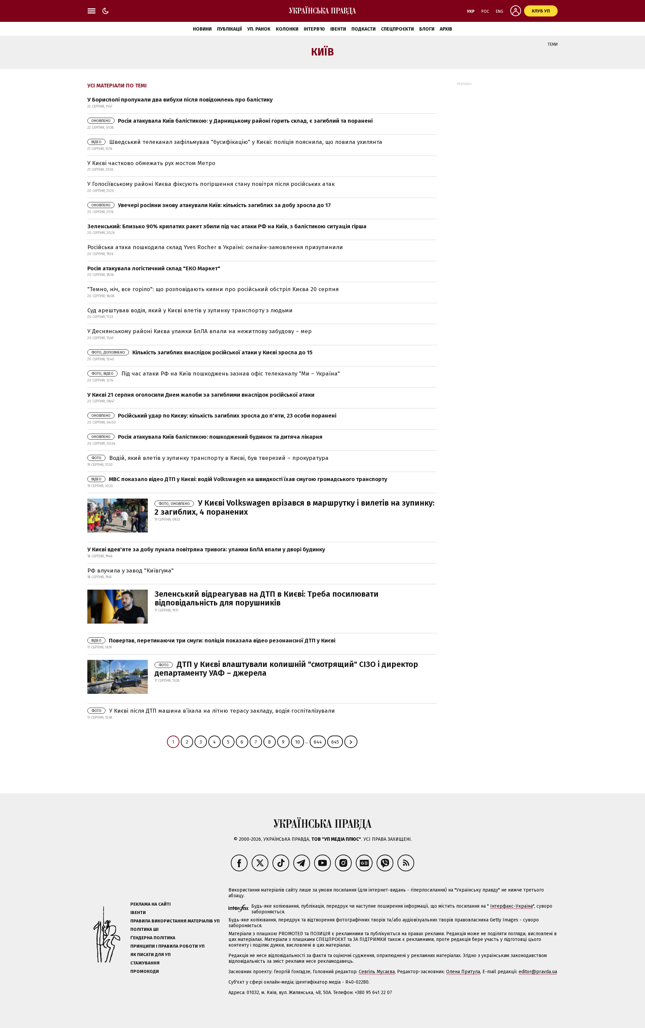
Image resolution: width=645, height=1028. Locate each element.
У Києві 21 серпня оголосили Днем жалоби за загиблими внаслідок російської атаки (200, 394)
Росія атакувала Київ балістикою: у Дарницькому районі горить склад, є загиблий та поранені (232, 120)
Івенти (338, 29)
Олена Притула (463, 972)
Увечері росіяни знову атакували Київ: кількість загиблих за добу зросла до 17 (211, 205)
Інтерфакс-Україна (511, 906)
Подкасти (363, 29)
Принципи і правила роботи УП (167, 946)
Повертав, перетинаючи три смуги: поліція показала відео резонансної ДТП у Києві (213, 640)
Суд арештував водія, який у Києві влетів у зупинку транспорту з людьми (190, 310)
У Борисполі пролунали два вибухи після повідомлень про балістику (180, 99)
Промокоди (144, 971)
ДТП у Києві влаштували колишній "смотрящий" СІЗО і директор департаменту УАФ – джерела (286, 669)
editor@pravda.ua (538, 972)
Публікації (229, 29)
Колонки (287, 29)
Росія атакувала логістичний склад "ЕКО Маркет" (153, 268)
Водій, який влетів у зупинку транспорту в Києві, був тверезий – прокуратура (210, 458)
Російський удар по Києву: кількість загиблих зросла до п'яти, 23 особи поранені (213, 415)
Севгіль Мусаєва (377, 972)
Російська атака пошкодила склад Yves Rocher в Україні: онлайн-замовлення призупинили (215, 247)
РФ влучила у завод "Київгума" (130, 570)
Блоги (426, 29)
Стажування (145, 962)
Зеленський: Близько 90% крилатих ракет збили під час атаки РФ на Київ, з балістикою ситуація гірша (227, 226)
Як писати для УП (150, 954)
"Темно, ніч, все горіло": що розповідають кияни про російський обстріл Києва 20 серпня (213, 289)
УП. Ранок (258, 29)
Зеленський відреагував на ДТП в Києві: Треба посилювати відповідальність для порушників (267, 598)
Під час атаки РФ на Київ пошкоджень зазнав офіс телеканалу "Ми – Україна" (215, 373)
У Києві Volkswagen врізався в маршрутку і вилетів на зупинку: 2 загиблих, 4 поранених (294, 507)
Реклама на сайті (150, 904)
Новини (202, 29)
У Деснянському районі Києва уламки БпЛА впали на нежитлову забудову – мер (199, 331)
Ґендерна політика (152, 937)
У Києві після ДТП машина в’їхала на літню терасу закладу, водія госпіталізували (213, 710)
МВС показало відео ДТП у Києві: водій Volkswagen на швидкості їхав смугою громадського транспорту (239, 479)
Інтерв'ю (314, 29)
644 (318, 742)
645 (335, 742)
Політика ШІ (144, 929)
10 (297, 742)
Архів (446, 29)
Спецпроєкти (397, 29)
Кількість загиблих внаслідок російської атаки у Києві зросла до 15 (201, 352)
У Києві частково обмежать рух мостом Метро (151, 163)
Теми (553, 44)
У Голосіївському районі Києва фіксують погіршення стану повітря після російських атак (211, 184)
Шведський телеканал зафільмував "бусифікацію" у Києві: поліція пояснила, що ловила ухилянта (236, 142)
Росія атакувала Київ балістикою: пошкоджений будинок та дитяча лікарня (206, 436)
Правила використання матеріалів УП (175, 920)
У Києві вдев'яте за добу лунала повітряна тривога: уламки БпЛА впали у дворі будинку (206, 549)
